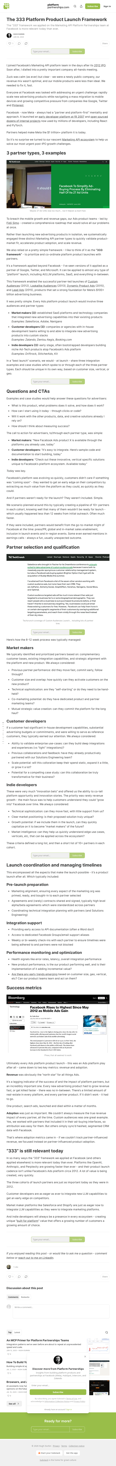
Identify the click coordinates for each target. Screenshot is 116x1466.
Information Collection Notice (57, 1401)
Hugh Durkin (18, 34)
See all (12, 1403)
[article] (58, 1347)
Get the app (72, 1453)
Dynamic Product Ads (81, 285)
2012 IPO (99, 65)
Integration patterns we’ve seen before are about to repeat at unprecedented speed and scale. (44, 1345)
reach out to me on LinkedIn (35, 1257)
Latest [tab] (17, 1332)
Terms (64, 1446)
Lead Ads (18, 290)
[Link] (2, 153)
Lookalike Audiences (43, 285)
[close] (85, 1356)
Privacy (56, 1446)
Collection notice (76, 1446)
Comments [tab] (13, 1297)
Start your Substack (50, 1453)
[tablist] (19, 1297)
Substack (44, 1460)
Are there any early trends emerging (35, 974)
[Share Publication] (81, 6)
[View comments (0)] (19, 43)
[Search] (75, 6)
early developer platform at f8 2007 (61, 116)
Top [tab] (9, 1332)
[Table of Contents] (3, 733)
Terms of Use (71, 1398)
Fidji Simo (13, 223)
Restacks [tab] (25, 1297)
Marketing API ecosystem (78, 139)
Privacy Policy (79, 1401)
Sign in (107, 6)
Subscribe (92, 6)
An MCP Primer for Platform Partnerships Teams (38, 1340)
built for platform (27, 1220)
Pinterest (17, 105)
